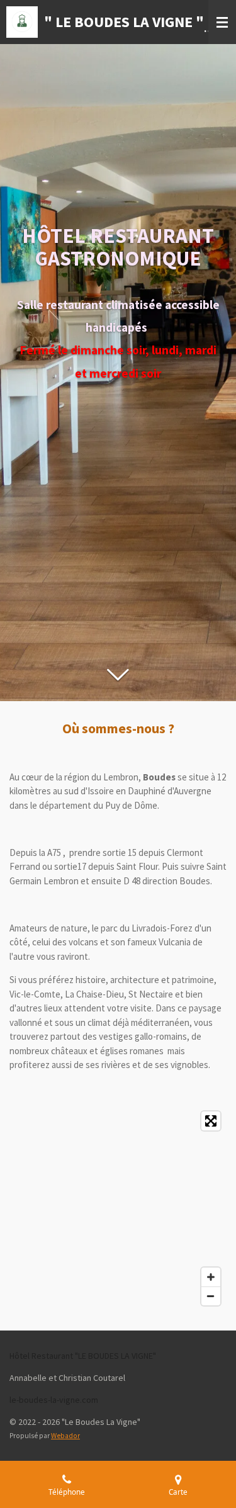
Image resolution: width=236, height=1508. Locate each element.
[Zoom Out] (210, 1295)
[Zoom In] (210, 1277)
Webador (65, 1435)
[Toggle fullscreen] (210, 1120)
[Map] (118, 1208)
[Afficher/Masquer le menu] (222, 22)
